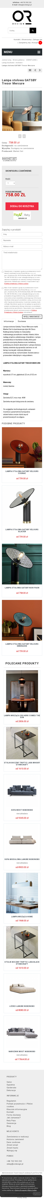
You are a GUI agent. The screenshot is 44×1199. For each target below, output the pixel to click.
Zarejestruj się (24, 43)
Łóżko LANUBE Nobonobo (22, 1006)
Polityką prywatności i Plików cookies (16, 283)
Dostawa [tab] (22, 321)
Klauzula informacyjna (17, 1109)
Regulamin (11, 1101)
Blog (9, 1126)
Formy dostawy (14, 1115)
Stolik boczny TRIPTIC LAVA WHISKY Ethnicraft (22, 764)
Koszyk (35, 43)
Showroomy (26, 39)
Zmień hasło (12, 1148)
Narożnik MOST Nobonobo (22, 1051)
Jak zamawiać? (14, 1118)
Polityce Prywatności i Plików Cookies (26, 1190)
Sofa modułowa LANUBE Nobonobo (22, 859)
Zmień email (12, 1145)
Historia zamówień (15, 1139)
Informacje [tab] (9, 321)
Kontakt (17, 39)
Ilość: (8, 179)
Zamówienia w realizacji (18, 1137)
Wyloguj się (12, 1150)
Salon (9, 1082)
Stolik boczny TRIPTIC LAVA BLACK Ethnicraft (22, 963)
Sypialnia (11, 1085)
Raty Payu (11, 1120)
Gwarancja (11, 1123)
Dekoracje (11, 1090)
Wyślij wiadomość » (32, 317)
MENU (8, 52)
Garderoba (11, 1088)
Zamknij (36, 1194)
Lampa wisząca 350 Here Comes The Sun (22, 716)
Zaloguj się (37, 39)
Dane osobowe (13, 1142)
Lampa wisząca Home (22, 917)
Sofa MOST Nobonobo (22, 810)
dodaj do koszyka (22, 206)
